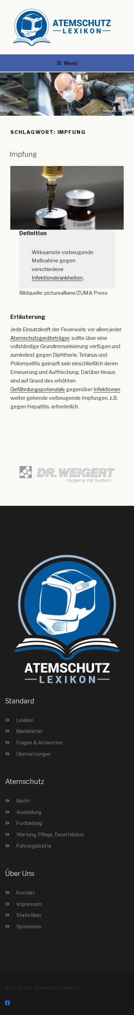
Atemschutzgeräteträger (39, 338)
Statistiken (28, 915)
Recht (23, 801)
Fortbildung (29, 823)
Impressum (29, 904)
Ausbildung (28, 812)
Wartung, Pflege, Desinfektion (50, 834)
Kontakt (25, 893)
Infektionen (106, 389)
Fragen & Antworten (39, 743)
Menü (71, 63)
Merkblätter (29, 731)
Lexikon (25, 720)
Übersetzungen (33, 754)
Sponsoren (28, 926)
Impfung (23, 154)
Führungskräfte (34, 846)
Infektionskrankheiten (57, 278)
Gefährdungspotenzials (37, 389)
